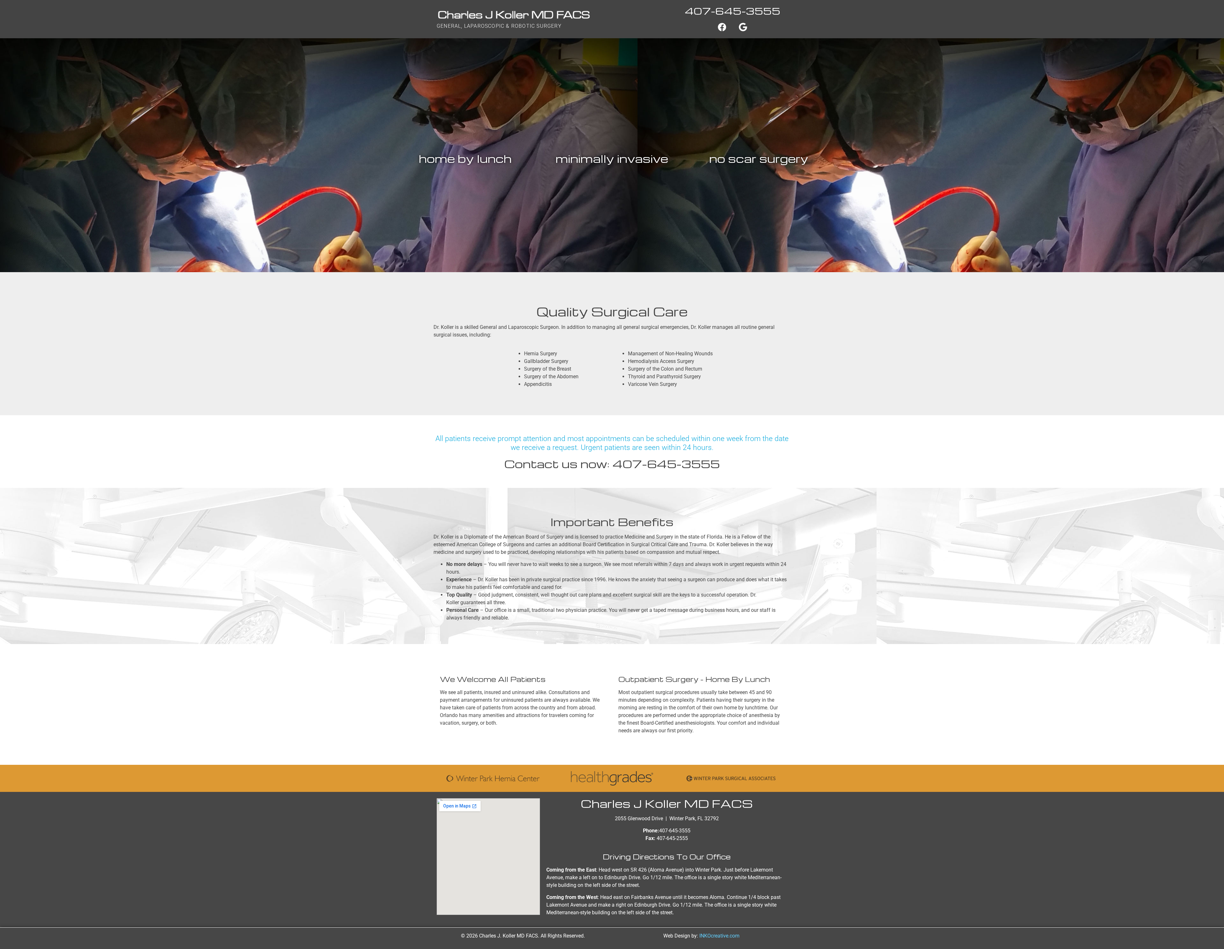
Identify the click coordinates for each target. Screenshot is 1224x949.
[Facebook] (722, 27)
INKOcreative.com (719, 936)
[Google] (743, 27)
